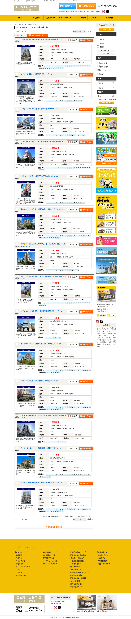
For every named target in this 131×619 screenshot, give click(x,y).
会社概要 (19, 555)
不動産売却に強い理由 (78, 555)
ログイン (19, 572)
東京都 (101, 47)
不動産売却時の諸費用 (78, 578)
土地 (101, 74)
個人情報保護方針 (22, 575)
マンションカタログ (50, 564)
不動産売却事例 (75, 564)
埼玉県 (101, 39)
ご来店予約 (101, 558)
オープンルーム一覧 (50, 561)
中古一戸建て (104, 67)
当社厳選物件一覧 (49, 555)
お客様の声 (20, 564)
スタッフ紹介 (20, 561)
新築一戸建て (104, 63)
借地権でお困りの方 (77, 558)
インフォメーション (23, 567)
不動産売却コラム (76, 569)
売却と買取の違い (76, 584)
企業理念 (19, 558)
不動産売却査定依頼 (77, 561)
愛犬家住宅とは (48, 558)
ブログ (18, 569)
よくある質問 (75, 581)
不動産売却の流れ (76, 575)
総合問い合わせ (103, 555)
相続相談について (76, 587)
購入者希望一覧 (75, 567)
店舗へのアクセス (104, 564)
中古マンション (105, 70)
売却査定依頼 (102, 561)
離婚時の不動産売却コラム (79, 572)
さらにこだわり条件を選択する (107, 99)
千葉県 (101, 43)
